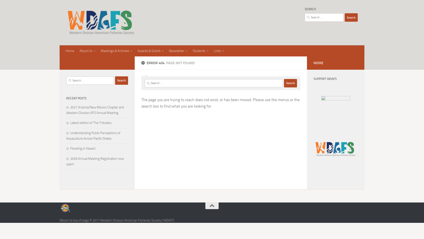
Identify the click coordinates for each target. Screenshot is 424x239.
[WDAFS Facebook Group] (335, 99)
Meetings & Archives (115, 51)
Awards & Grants (149, 51)
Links (217, 51)
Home (70, 51)
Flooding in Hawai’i (83, 148)
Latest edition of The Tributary (91, 123)
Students (199, 51)
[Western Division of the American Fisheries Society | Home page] (100, 23)
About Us (86, 51)
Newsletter (176, 51)
